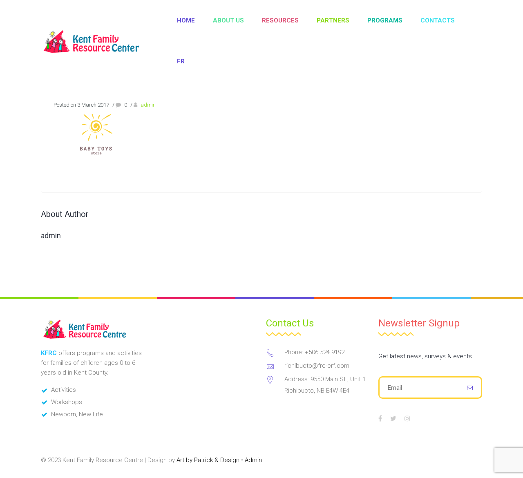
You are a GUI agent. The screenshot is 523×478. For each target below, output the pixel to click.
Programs (384, 20)
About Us (228, 20)
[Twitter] (393, 418)
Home (186, 20)
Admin (253, 460)
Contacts (437, 20)
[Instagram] (407, 418)
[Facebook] (380, 418)
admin (148, 105)
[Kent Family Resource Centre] (100, 41)
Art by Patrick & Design (208, 460)
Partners (333, 20)
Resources (280, 20)
